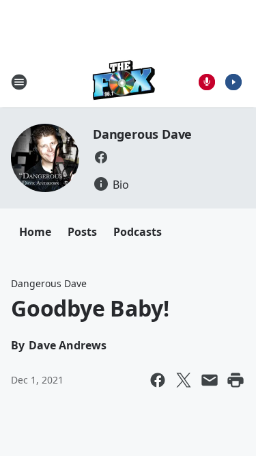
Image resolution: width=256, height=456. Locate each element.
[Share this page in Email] (209, 380)
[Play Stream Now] (233, 82)
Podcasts (137, 231)
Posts (82, 231)
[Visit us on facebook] (101, 157)
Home (35, 231)
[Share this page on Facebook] (157, 380)
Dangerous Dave (142, 134)
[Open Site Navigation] (19, 82)
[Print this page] (235, 380)
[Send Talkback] (207, 82)
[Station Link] (124, 81)
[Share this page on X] (183, 380)
